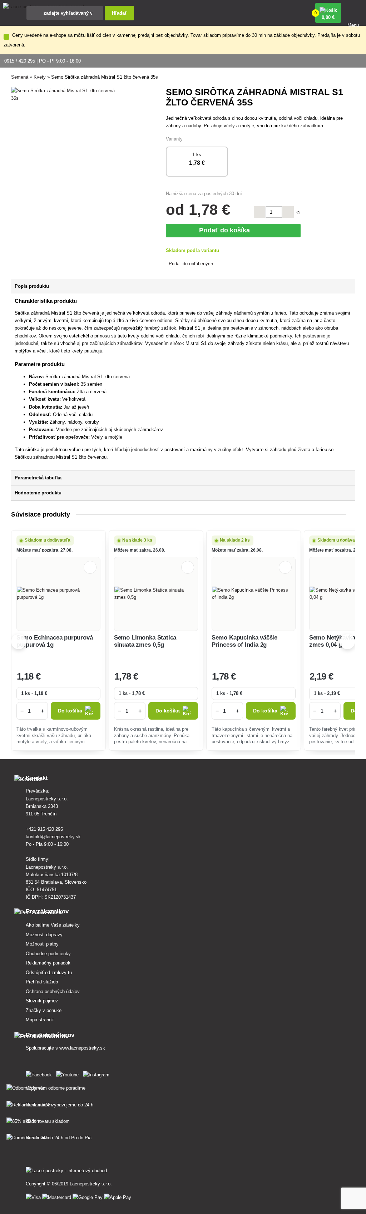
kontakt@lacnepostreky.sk (53, 836)
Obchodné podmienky (48, 953)
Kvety (40, 77)
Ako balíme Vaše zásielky (53, 925)
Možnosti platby (42, 944)
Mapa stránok (40, 1019)
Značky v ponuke (43, 1010)
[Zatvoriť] (6, 37)
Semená (19, 77)
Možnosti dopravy (44, 934)
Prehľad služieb (42, 981)
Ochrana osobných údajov (53, 991)
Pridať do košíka (226, 230)
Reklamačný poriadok (48, 963)
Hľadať (119, 13)
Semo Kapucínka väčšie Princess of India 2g (244, 641)
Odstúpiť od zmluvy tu (49, 972)
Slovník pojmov (42, 1000)
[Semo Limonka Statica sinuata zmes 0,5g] (156, 594)
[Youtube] (68, 1073)
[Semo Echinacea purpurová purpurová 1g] (58, 594)
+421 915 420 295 (44, 829)
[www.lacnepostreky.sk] (40, 1073)
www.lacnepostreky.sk (82, 1048)
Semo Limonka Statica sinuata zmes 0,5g (145, 641)
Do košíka (70, 711)
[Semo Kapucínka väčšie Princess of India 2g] (253, 594)
